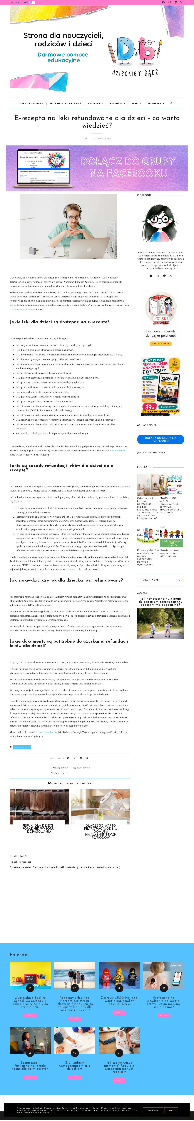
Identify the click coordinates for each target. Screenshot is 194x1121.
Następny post (59, 773)
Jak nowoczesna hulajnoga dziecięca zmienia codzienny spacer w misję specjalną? (160, 601)
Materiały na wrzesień (65, 104)
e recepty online (46, 732)
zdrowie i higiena (22, 747)
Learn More (153, 1110)
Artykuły (94, 104)
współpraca (156, 104)
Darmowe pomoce (31, 104)
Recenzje (116, 104)
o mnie (136, 104)
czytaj (30, 1016)
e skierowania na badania (22, 309)
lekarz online (118, 450)
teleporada (71, 569)
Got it (171, 1110)
